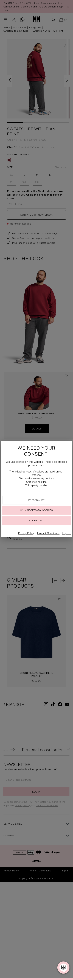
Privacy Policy (26, 533)
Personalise (36, 500)
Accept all (36, 521)
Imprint (66, 533)
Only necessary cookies (36, 510)
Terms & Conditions (48, 533)
